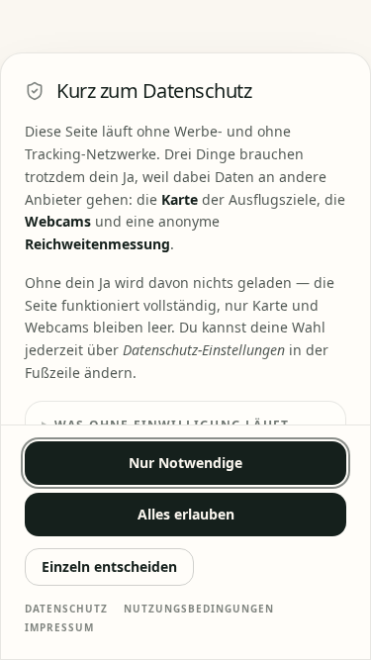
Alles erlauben (186, 514)
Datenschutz (66, 608)
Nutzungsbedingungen (199, 608)
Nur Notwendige (185, 462)
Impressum (59, 627)
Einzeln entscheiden (109, 566)
